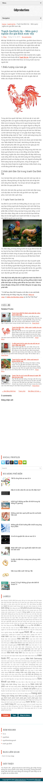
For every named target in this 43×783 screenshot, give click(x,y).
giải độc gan (10, 621)
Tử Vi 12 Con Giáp (8, 756)
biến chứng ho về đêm (35, 606)
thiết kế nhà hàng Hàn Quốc (32, 686)
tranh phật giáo (21, 698)
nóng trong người (20, 674)
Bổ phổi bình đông (33, 608)
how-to (17, 628)
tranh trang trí (10, 704)
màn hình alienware (11, 639)
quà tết (40, 676)
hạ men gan (21, 623)
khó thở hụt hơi (25, 629)
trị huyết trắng (34, 704)
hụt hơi (37, 628)
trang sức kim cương (18, 696)
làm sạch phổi (37, 632)
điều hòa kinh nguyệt (30, 618)
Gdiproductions (21, 10)
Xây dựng (27, 708)
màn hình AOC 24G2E (20, 641)
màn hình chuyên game (9, 645)
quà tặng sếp (23, 676)
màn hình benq (27, 643)
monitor (9, 668)
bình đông (5, 608)
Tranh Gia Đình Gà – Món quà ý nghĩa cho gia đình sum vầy (19, 32)
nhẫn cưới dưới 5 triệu (31, 670)
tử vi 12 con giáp (33, 706)
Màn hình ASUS (16, 643)
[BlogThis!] (4, 305)
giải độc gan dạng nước (22, 621)
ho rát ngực (27, 625)
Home (4, 24)
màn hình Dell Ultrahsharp (23, 647)
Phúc (5, 37)
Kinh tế (28, 632)
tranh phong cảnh (11, 700)
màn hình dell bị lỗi (7, 647)
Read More (35, 323)
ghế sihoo (29, 619)
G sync (40, 618)
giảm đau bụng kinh (36, 621)
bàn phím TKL (25, 604)
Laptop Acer (4, 634)
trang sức (36, 693)
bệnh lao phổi (24, 606)
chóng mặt (4, 612)
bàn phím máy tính (14, 604)
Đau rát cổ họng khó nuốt (28, 616)
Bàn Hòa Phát (5, 602)
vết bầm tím (9, 708)
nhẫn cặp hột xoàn (9, 670)
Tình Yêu (19, 693)
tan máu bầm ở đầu (22, 682)
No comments (26, 37)
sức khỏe (11, 682)
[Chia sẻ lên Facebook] (9, 305)
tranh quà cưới (11, 702)
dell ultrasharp (37, 612)
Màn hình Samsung (34, 658)
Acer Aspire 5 (5, 600)
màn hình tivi (8, 664)
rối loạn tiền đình (20, 679)
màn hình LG (28, 651)
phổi (40, 674)
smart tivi (34, 679)
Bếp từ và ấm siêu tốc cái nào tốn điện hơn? (26, 490)
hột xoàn (31, 628)
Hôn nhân (24, 627)
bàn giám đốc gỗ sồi (22, 600)
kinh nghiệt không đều (8, 632)
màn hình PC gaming (18, 659)
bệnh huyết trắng (15, 606)
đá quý (14, 614)
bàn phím (39, 602)
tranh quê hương (20, 702)
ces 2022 (39, 610)
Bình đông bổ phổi (15, 608)
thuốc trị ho (25, 691)
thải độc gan (32, 682)
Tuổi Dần (21, 706)
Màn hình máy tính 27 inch (31, 653)
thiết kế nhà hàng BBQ (13, 686)
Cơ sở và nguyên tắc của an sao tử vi (23, 536)
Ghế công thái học (11, 619)
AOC (10, 600)
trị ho (28, 704)
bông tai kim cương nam (29, 610)
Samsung (28, 679)
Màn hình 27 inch (28, 636)
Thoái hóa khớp (5, 689)
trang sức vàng (33, 696)
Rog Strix (11, 679)
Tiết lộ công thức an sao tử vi (21, 478)
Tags (14, 715)
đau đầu (37, 614)
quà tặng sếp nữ (32, 676)
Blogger (38, 780)
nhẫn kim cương (14, 672)
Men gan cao (27, 666)
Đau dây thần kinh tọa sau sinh (25, 614)
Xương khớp (7, 710)
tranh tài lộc (11, 24)
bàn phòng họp (34, 604)
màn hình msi (32, 655)
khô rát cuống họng (36, 629)
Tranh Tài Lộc (23, 57)
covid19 (19, 612)
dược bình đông (6, 614)
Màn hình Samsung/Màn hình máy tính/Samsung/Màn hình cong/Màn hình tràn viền (21, 662)
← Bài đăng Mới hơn (9, 391)
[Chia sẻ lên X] (7, 305)
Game (3, 619)
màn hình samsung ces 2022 (9, 661)
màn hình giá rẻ (36, 649)
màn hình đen (12, 649)
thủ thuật (13, 689)
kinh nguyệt (20, 632)
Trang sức (5, 696)
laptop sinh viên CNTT (23, 634)
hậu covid (28, 623)
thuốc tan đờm (16, 691)
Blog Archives (25, 715)
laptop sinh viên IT (36, 634)
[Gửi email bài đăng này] (2, 305)
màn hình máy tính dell (19, 655)
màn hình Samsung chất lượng (27, 661)
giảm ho (3, 623)
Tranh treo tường (21, 704)
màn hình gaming (24, 649)
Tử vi (26, 706)
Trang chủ (22, 391)
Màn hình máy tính (14, 653)
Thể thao (39, 682)
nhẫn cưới (20, 670)
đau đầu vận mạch (15, 616)
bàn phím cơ (5, 604)
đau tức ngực (11, 618)
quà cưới (4, 676)
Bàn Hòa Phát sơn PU (15, 602)
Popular (5, 715)
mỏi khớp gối (35, 666)
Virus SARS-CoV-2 (19, 708)
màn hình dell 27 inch (35, 645)
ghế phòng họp (21, 619)
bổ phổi (24, 608)
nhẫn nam (23, 672)
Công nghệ (26, 612)
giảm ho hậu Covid (11, 623)
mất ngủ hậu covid (17, 666)
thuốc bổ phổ (20, 689)
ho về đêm (35, 625)
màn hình (5, 636)
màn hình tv (17, 664)
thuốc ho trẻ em (6, 691)
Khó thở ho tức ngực (14, 629)
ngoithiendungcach (25, 668)
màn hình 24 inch (15, 636)
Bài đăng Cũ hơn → (34, 391)
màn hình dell (22, 645)
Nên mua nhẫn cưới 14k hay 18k (22, 571)
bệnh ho (7, 606)
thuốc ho (39, 689)
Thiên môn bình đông (9, 684)
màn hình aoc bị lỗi (33, 641)
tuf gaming (15, 706)
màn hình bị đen (37, 643)
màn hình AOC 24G (36, 639)
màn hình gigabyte (6, 651)
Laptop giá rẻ (12, 634)
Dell (32, 612)
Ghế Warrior (35, 619)
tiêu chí (15, 693)
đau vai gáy (20, 618)
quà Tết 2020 (5, 679)
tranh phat (11, 698)
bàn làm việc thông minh (29, 602)
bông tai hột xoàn (16, 610)
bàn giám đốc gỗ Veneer (35, 600)
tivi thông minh (27, 693)
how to (13, 628)
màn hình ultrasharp (28, 664)
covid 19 (14, 612)
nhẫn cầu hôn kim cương (15, 297)
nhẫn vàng (31, 672)
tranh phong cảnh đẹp (24, 700)
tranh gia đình (7, 744)
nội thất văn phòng (32, 674)
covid (9, 612)
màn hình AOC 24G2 (7, 641)
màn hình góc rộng (18, 651)
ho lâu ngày (19, 625)
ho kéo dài (35, 623)
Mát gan (9, 666)
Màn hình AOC (23, 639)
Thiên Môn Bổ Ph (24, 684)
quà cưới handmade (13, 676)
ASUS (14, 600)
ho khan (12, 625)
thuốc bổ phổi (29, 689)
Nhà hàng (35, 668)
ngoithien (16, 668)
